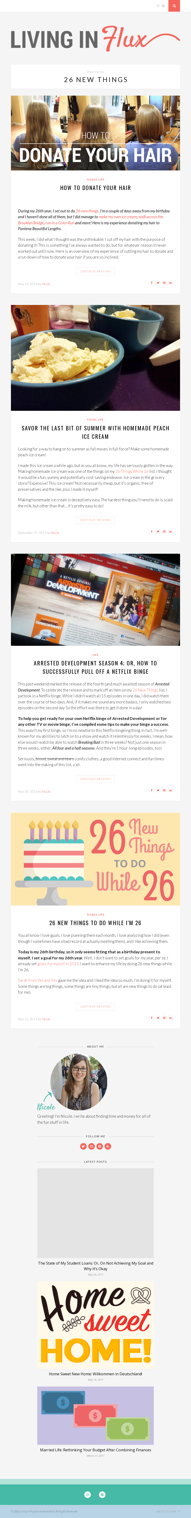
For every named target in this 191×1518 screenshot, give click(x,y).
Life (101, 179)
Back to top (167, 1511)
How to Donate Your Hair (95, 187)
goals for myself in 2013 (58, 963)
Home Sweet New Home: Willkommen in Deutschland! (95, 1373)
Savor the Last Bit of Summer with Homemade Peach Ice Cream (96, 432)
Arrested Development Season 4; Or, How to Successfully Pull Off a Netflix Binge (95, 667)
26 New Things (145, 690)
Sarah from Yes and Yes (37, 980)
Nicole (46, 284)
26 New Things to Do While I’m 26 (95, 922)
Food (91, 419)
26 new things (87, 210)
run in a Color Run (59, 222)
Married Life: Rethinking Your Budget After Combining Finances (95, 1449)
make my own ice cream (118, 216)
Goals (92, 179)
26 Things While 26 (132, 471)
